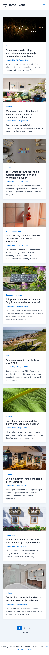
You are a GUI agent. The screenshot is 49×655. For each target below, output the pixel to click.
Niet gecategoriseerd (14, 231)
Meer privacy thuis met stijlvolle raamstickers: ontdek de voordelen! (23, 238)
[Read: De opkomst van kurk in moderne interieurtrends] (24, 458)
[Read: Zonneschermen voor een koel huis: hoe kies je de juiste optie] (24, 519)
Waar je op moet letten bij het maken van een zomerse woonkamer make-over (22, 114)
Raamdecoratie (11, 535)
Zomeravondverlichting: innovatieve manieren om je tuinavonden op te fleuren (21, 53)
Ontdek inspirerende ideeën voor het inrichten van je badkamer (24, 599)
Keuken (8, 167)
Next (24, 632)
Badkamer (9, 593)
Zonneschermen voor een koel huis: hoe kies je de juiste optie (23, 541)
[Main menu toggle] (43, 5)
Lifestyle (9, 417)
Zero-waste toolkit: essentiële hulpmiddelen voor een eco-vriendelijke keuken (22, 174)
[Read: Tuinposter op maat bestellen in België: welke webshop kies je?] (24, 278)
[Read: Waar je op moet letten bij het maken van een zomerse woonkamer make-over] (24, 90)
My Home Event (14, 5)
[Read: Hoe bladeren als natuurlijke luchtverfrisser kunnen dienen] (24, 400)
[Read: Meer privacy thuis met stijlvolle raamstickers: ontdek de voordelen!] (24, 215)
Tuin (7, 46)
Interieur (9, 107)
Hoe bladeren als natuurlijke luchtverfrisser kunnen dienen (22, 422)
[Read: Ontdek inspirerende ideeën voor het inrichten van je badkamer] (24, 576)
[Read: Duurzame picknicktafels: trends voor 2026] (24, 339)
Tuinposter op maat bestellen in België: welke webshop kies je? (23, 301)
